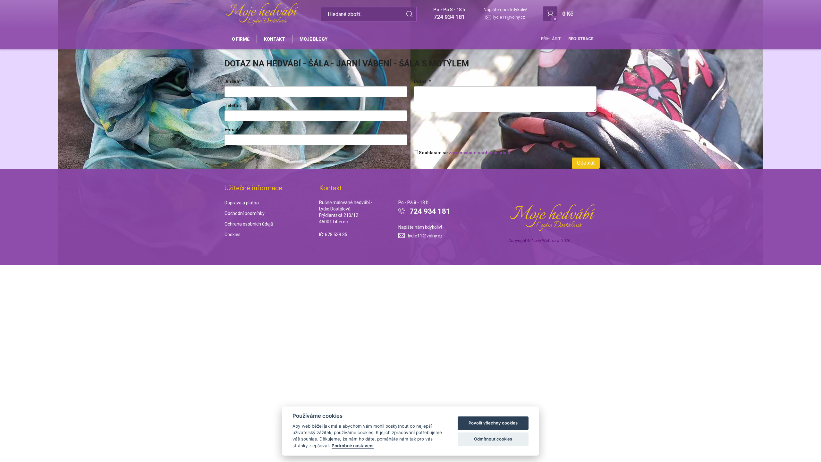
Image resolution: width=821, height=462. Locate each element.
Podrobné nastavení (353, 445)
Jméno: (234, 81)
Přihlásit (551, 38)
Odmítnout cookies (493, 438)
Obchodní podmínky (244, 213)
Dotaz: (422, 81)
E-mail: (233, 129)
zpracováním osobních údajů (479, 152)
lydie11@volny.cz (509, 17)
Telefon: (233, 105)
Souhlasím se (464, 152)
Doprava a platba (241, 202)
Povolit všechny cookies (493, 422)
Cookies (232, 234)
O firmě (241, 39)
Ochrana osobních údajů (248, 224)
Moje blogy (313, 39)
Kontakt (274, 39)
